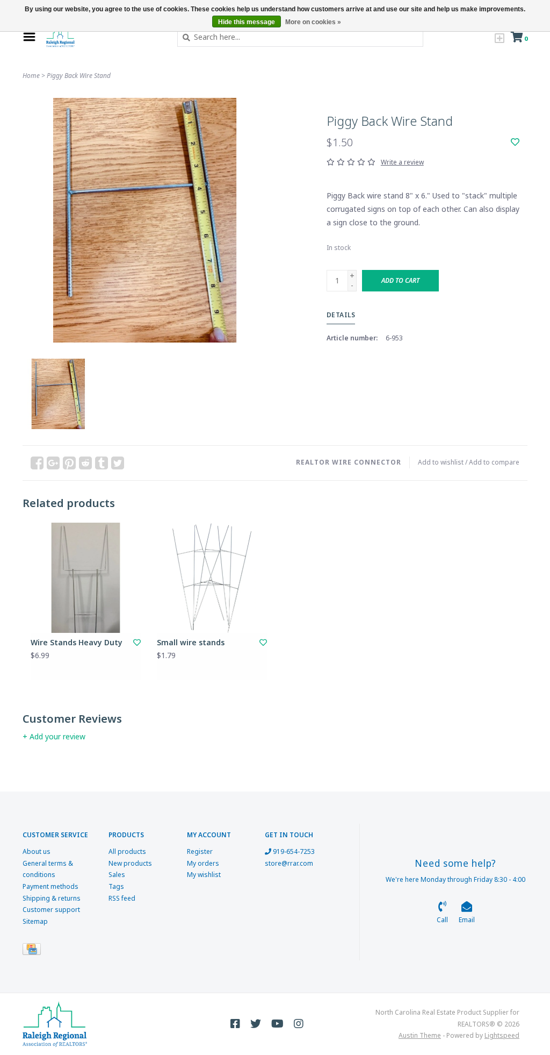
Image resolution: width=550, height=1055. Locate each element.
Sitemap (35, 921)
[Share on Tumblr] (101, 463)
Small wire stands (191, 642)
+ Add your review (54, 736)
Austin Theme (420, 1035)
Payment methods (50, 886)
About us (36, 851)
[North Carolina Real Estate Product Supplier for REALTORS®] (103, 37)
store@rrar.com (289, 863)
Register (200, 851)
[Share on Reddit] (85, 463)
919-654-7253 (293, 851)
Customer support (51, 909)
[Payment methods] (34, 951)
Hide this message (246, 22)
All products (127, 851)
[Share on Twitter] (117, 463)
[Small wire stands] (212, 578)
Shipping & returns (52, 898)
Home (31, 75)
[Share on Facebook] (37, 463)
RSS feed (121, 898)
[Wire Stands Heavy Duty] (86, 578)
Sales (116, 874)
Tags (116, 886)
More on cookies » (313, 22)
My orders (203, 863)
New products (130, 863)
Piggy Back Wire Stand (79, 75)
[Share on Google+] (53, 463)
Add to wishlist (441, 462)
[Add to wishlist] (515, 142)
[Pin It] (69, 463)
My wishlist (204, 874)
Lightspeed (501, 1035)
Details (341, 314)
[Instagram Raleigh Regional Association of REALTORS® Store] (299, 1023)
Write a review (402, 162)
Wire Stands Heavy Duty (76, 642)
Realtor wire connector (348, 462)
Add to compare (494, 462)
